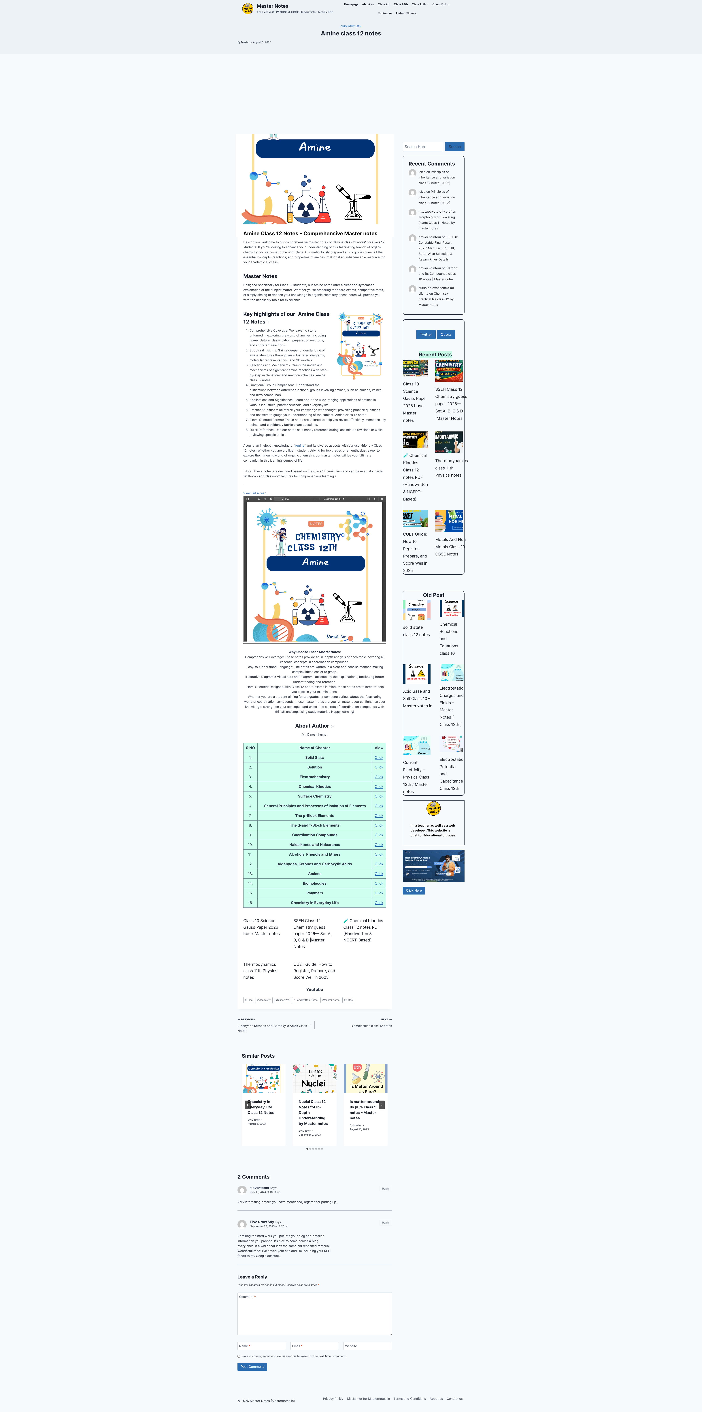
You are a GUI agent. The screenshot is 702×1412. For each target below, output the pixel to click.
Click (379, 757)
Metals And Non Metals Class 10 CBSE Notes (450, 546)
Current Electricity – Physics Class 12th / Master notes (416, 777)
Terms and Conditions (410, 1398)
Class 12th (282, 999)
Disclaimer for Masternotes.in (368, 1398)
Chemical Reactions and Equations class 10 (449, 639)
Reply (385, 1188)
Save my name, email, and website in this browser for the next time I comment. (293, 1356)
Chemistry (264, 999)
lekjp (422, 172)
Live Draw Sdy (262, 1222)
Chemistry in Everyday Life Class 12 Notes (261, 1107)
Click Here (414, 890)
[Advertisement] (351, 94)
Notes (348, 999)
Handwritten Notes (306, 999)
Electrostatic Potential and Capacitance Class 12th (451, 774)
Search (455, 146)
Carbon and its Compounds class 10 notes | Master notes (438, 273)
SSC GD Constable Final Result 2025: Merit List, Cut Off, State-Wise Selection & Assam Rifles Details (438, 248)
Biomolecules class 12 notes (371, 1023)
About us (368, 4)
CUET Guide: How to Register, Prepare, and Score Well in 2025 (314, 971)
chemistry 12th (351, 26)
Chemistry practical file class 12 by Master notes (436, 299)
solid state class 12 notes (416, 631)
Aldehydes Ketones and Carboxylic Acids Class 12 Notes (274, 1025)
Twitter (426, 334)
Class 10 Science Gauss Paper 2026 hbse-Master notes (261, 927)
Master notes (361, 233)
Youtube (314, 989)
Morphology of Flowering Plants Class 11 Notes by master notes (437, 222)
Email (297, 1346)
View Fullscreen (254, 493)
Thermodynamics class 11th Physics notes (260, 971)
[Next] (382, 1105)
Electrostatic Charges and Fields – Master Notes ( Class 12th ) (452, 706)
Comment (247, 1296)
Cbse (249, 999)
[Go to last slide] (248, 1105)
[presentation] (264, 1078)
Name (244, 1346)
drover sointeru (430, 237)
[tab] (307, 1149)
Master (245, 42)
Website (351, 1346)
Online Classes (406, 13)
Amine (299, 445)
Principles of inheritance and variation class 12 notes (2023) (437, 177)
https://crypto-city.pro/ (435, 211)
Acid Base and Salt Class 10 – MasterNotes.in (417, 698)
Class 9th (384, 4)
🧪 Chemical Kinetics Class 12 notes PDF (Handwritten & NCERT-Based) (363, 930)
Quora (446, 334)
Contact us (385, 13)
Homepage (351, 4)
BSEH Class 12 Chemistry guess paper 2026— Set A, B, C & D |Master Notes (312, 933)
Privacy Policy (333, 1398)
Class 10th (401, 4)
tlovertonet (259, 1188)
